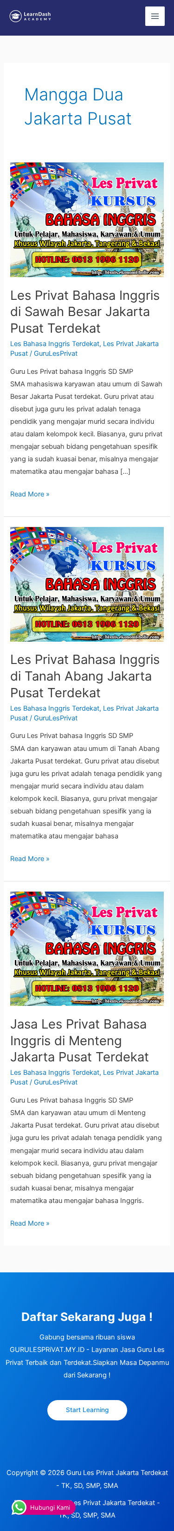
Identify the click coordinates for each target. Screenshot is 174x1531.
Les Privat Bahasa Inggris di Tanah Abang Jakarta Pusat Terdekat (85, 675)
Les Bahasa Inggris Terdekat (54, 344)
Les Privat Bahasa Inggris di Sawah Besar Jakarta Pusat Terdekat (85, 311)
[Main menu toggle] (155, 16)
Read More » (30, 493)
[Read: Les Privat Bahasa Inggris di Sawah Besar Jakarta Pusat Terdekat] (86, 219)
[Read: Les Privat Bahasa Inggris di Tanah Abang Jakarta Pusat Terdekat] (86, 584)
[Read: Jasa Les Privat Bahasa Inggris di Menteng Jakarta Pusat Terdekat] (86, 948)
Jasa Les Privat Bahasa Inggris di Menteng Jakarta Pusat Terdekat (79, 1040)
